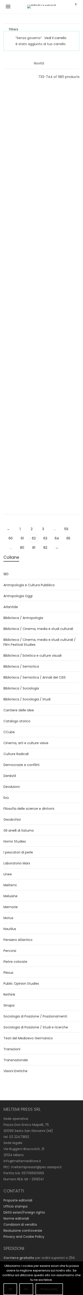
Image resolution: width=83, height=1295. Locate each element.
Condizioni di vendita (20, 1224)
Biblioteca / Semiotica (21, 666)
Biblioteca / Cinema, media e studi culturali (38, 628)
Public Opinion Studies (21, 983)
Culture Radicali (62, 487)
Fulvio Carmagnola (21, 401)
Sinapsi (9, 1005)
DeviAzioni (11, 786)
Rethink (9, 994)
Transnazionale (15, 1060)
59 (66, 529)
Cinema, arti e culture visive (25, 743)
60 (11, 538)
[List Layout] (12, 76)
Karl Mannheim (21, 462)
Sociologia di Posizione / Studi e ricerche (35, 1027)
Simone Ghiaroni (21, 225)
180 (6, 574)
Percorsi (9, 950)
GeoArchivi (12, 819)
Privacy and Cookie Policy (23, 1236)
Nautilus (62, 306)
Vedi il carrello (55, 38)
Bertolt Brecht (62, 401)
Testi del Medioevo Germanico (28, 1038)
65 (68, 538)
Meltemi (10, 885)
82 (45, 547)
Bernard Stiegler (62, 470)
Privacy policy (49, 1289)
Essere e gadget (21, 407)
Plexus (8, 972)
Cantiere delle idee (18, 710)
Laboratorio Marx (16, 863)
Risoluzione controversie (22, 1230)
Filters (13, 29)
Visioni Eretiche (21, 299)
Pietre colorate (15, 961)
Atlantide (10, 607)
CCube (9, 732)
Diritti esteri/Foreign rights (24, 1212)
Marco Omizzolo (62, 163)
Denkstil (9, 775)
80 (22, 547)
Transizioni (11, 1049)
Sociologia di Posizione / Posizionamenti (35, 1016)
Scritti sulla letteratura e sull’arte (62, 413)
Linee (21, 161)
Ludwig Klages (21, 339)
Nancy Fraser (20, 288)
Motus (62, 181)
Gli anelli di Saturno (21, 356)
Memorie (10, 907)
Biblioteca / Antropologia (23, 618)
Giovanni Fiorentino (62, 288)
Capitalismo (20, 294)
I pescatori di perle (18, 852)
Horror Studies (14, 841)
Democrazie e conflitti (21, 765)
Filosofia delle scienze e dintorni (28, 808)
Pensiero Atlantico (18, 939)
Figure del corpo (62, 108)
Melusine (10, 896)
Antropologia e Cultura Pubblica (28, 585)
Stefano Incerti (21, 144)
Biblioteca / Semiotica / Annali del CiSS (34, 677)
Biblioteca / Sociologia (21, 688)
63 (45, 538)
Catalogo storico (16, 721)
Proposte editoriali (17, 1200)
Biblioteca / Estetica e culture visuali (32, 655)
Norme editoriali (16, 1218)
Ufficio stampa (15, 1206)
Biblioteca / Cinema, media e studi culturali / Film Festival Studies (39, 642)
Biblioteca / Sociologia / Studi (26, 699)
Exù (6, 797)
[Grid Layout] (18, 76)
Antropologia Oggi (62, 243)
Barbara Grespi (62, 102)
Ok (10, 1289)
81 (33, 547)
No (26, 1289)
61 (22, 538)
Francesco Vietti (62, 225)
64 (57, 538)
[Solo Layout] (5, 76)
